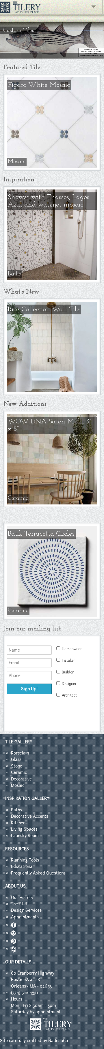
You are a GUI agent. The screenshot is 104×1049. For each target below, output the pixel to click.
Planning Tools (25, 860)
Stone (16, 766)
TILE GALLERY (18, 741)
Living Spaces (24, 829)
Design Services (26, 910)
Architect (69, 695)
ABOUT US (15, 886)
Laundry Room (25, 835)
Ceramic (19, 772)
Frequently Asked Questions (38, 873)
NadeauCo (58, 1040)
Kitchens (19, 822)
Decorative (21, 779)
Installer (68, 660)
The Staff (20, 904)
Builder (68, 672)
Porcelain (20, 753)
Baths (16, 809)
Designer (69, 684)
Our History (22, 897)
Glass (16, 759)
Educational (22, 866)
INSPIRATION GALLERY (27, 798)
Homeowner (72, 649)
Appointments (25, 916)
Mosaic (17, 785)
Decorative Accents (29, 816)
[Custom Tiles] (52, 57)
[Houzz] (13, 948)
